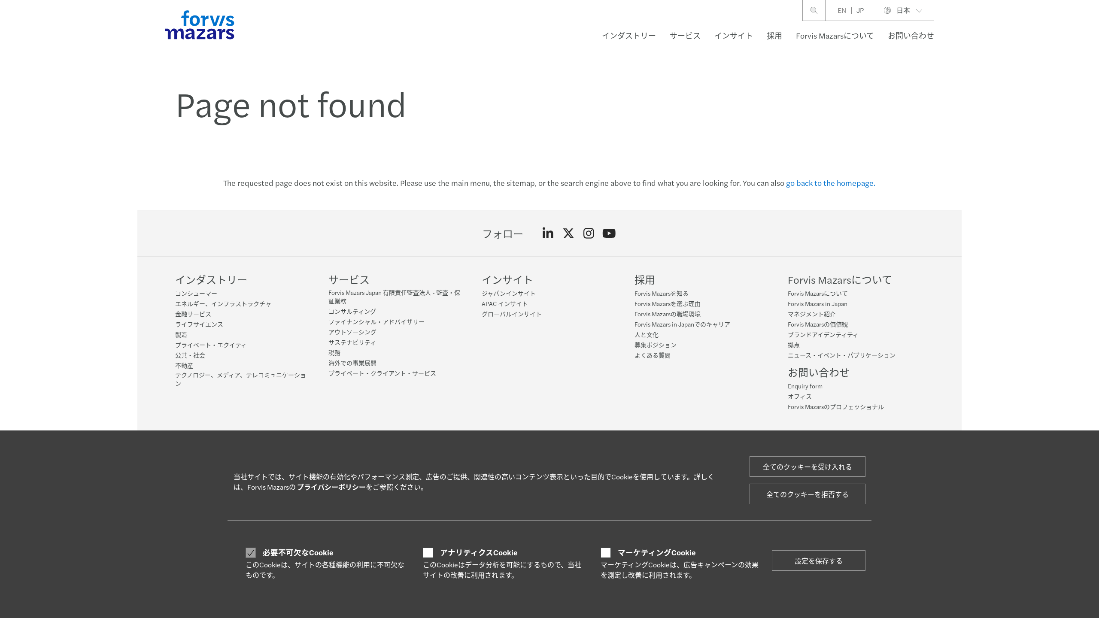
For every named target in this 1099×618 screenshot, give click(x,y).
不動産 (184, 365)
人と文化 (647, 334)
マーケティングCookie (657, 552)
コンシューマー (196, 293)
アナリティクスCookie (479, 552)
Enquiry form (805, 386)
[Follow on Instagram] (588, 233)
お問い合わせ (911, 35)
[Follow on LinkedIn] (548, 233)
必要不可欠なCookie (298, 552)
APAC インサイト (505, 303)
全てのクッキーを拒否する (807, 494)
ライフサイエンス (199, 324)
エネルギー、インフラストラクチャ (223, 303)
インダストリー (629, 35)
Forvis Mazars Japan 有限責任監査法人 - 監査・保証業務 (394, 296)
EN (842, 10)
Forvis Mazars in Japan (817, 303)
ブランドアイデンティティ (823, 334)
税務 (334, 352)
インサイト (733, 35)
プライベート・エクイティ (211, 344)
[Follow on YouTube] (609, 233)
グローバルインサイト (512, 313)
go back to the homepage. (830, 182)
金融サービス (193, 313)
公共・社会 (190, 355)
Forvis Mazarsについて (835, 35)
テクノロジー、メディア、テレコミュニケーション (240, 379)
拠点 (794, 344)
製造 (181, 334)
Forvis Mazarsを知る (662, 293)
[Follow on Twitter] (568, 233)
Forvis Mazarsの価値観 (818, 324)
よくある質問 (653, 355)
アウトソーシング (352, 331)
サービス (685, 35)
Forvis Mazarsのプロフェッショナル (836, 406)
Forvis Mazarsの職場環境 (668, 313)
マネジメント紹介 (812, 313)
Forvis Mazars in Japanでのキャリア (682, 324)
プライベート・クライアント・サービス (382, 373)
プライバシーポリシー (331, 487)
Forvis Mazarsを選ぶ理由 (668, 303)
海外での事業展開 (352, 362)
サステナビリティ (352, 342)
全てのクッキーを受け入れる (807, 467)
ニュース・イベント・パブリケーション (842, 355)
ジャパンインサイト (509, 293)
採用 (774, 35)
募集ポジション (656, 344)
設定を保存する (819, 561)
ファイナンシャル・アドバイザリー (376, 321)
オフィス (800, 396)
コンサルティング (352, 311)
